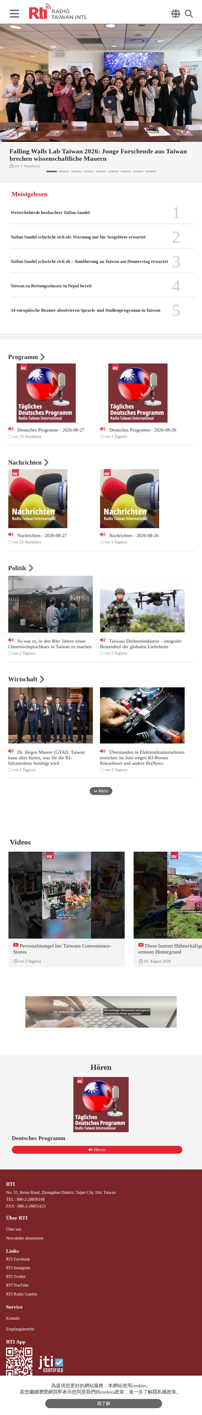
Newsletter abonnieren (24, 1238)
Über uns (13, 1229)
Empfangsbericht (20, 1329)
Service (14, 1307)
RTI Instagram (18, 1268)
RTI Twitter (16, 1276)
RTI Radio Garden (21, 1294)
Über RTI (17, 1218)
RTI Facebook (18, 1259)
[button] (52, 171)
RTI (10, 1184)
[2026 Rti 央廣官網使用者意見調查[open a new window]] (101, 1012)
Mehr (102, 790)
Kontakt (12, 1318)
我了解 (103, 1403)
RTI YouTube (17, 1285)
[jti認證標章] (51, 1364)
